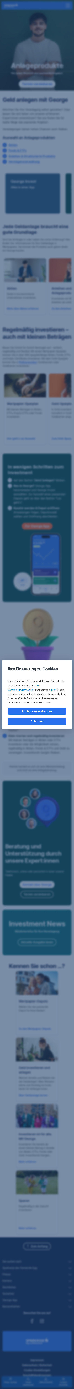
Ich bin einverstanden (37, 711)
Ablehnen (37, 721)
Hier (53, 689)
